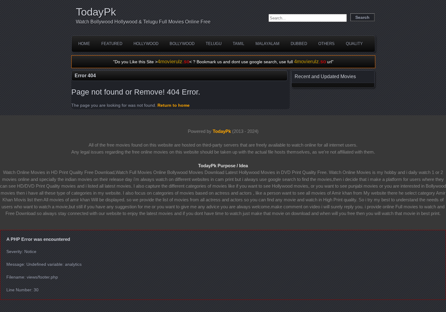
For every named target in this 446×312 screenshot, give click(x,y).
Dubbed (299, 43)
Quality (354, 43)
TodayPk (96, 12)
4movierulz (173, 61)
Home (84, 43)
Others (326, 43)
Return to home (173, 105)
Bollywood (182, 43)
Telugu (213, 43)
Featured (111, 43)
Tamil (238, 43)
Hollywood (145, 43)
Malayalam (267, 43)
